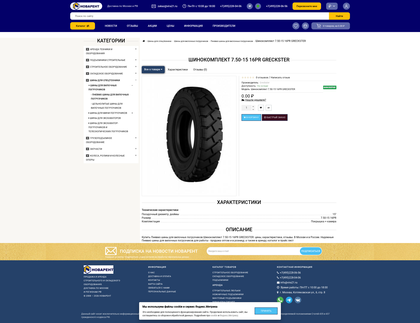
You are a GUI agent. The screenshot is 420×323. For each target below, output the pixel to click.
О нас (151, 272)
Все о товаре (152, 69)
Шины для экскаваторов (105, 118)
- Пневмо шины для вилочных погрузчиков (110, 96)
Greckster (265, 82)
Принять (266, 311)
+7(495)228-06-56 (276, 6)
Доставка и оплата (159, 276)
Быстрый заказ (275, 117)
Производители (224, 25)
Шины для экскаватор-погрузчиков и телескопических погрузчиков (108, 127)
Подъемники (220, 280)
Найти (339, 16)
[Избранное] (295, 25)
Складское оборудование (106, 73)
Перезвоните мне (306, 6)
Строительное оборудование (108, 67)
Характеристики (178, 69)
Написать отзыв (280, 77)
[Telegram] (250, 6)
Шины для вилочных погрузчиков (102, 87)
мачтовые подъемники (226, 298)
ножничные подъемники (228, 294)
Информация (193, 25)
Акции (152, 25)
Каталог (80, 25)
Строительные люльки (226, 290)
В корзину (252, 117)
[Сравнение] (305, 25)
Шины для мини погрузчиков (108, 113)
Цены (170, 25)
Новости (111, 25)
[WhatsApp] (258, 6)
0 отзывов (261, 77)
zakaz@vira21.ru (167, 6)
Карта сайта (155, 284)
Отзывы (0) (200, 69)
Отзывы (132, 25)
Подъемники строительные (107, 60)
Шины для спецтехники (104, 80)
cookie (214, 315)
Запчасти (95, 149)
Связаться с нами (159, 288)
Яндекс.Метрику (229, 315)
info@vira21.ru (288, 282)
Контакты (154, 280)
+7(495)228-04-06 (231, 6)
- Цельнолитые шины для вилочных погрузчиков (107, 105)
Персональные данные (162, 291)
